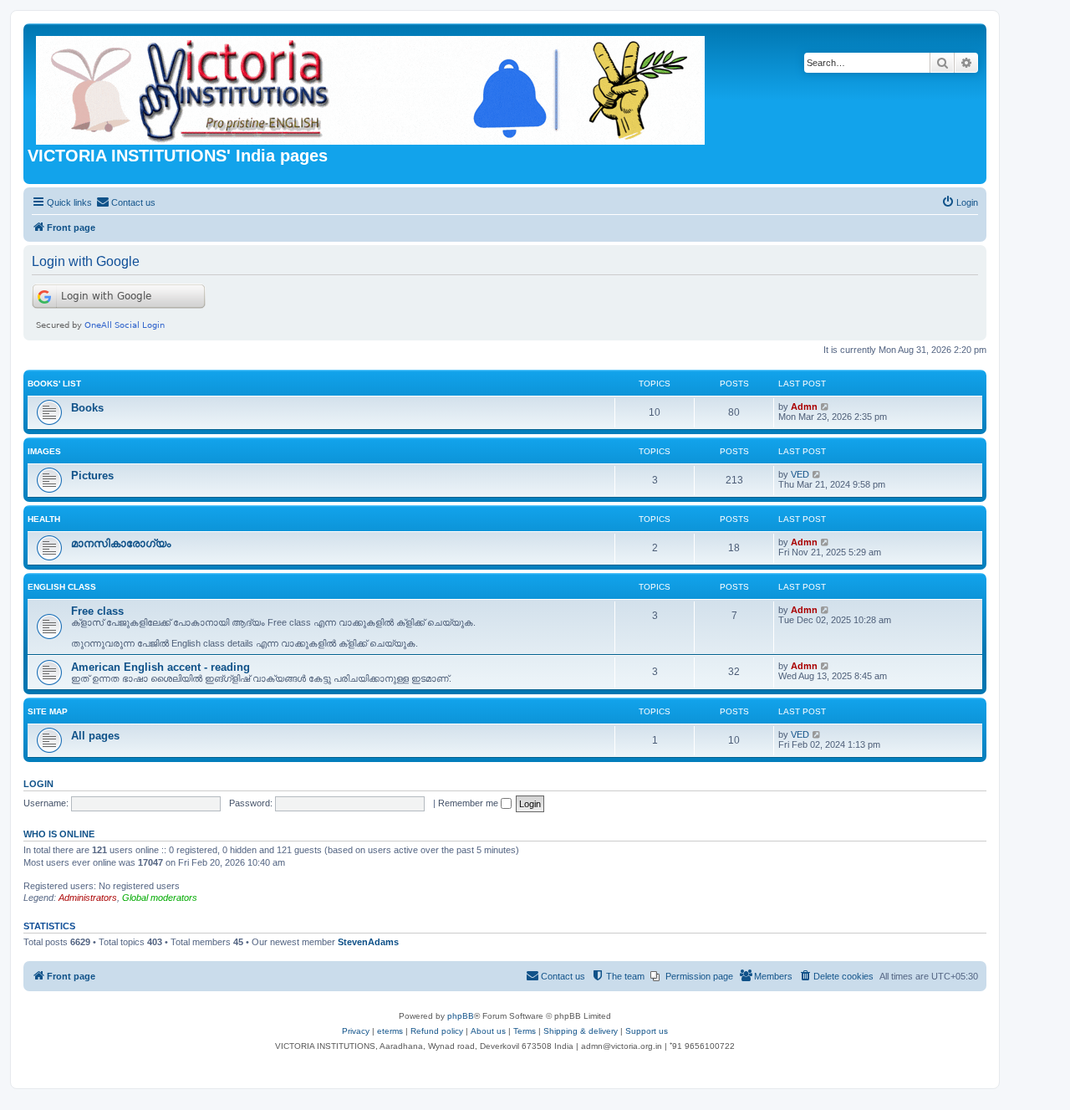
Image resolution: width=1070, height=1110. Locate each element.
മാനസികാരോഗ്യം (121, 543)
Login (38, 784)
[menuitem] (125, 202)
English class (62, 586)
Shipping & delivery (580, 1031)
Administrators (88, 898)
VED (800, 474)
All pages (95, 735)
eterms (390, 1031)
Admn (804, 407)
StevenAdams (368, 942)
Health (44, 519)
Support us (646, 1031)
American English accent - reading (160, 667)
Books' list (54, 383)
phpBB (460, 1015)
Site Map (48, 711)
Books (87, 408)
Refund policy (436, 1031)
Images (44, 451)
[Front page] (372, 87)
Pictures (92, 475)
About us (488, 1031)
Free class (97, 611)
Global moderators (159, 898)
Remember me (469, 803)
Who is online (58, 834)
